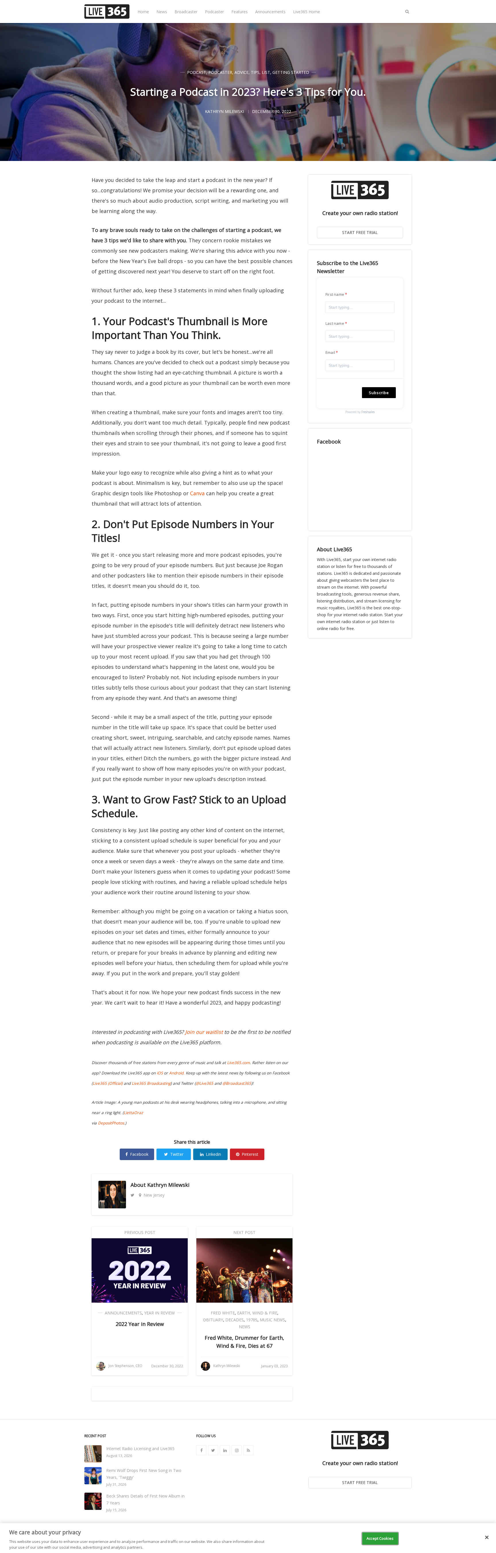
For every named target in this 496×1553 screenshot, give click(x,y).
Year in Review (159, 1313)
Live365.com (238, 1062)
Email (330, 352)
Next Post (244, 1232)
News (161, 11)
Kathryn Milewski (168, 1184)
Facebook (139, 1154)
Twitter (176, 1154)
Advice (242, 72)
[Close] (486, 1537)
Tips (255, 72)
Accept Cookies (380, 1538)
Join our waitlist (204, 1031)
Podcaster (214, 11)
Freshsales (368, 412)
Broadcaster (186, 11)
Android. (177, 1073)
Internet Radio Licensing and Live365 (140, 1448)
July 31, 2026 (116, 1484)
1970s (251, 1319)
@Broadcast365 (236, 1083)
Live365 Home (306, 11)
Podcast (196, 72)
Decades (234, 1319)
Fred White (223, 1313)
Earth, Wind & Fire (257, 1313)
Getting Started (290, 72)
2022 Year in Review (140, 1323)
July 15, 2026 (116, 1510)
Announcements (270, 11)
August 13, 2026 (119, 1455)
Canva (197, 493)
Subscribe (379, 392)
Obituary (213, 1319)
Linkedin (213, 1154)
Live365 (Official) (108, 1083)
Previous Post (139, 1232)
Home (143, 11)
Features (239, 11)
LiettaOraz (133, 1112)
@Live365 (204, 1083)
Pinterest (250, 1154)
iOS (160, 1073)
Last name (335, 323)
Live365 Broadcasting (151, 1083)
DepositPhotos (111, 1123)
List (266, 72)
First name (335, 294)
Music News (272, 1319)
